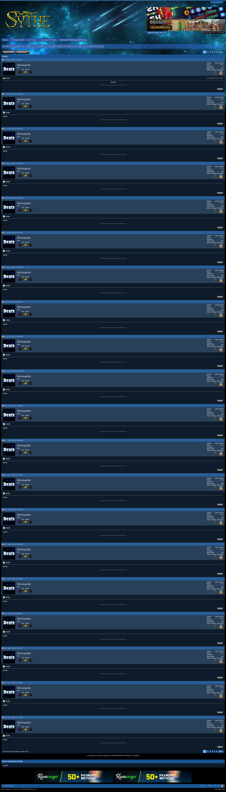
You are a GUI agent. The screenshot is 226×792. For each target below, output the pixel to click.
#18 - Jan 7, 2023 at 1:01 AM (13, 648)
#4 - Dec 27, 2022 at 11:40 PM (13, 163)
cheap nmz (23, 46)
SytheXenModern (8, 786)
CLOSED (135, 756)
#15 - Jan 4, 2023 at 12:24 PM (13, 544)
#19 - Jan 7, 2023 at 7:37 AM (13, 683)
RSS (222, 786)
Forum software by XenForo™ (19, 789)
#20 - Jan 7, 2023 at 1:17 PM (13, 717)
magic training (47, 46)
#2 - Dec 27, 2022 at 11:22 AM (13, 94)
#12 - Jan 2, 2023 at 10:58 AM (13, 440)
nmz (56, 46)
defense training (35, 46)
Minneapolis (24, 65)
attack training (12, 46)
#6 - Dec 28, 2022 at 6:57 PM (13, 232)
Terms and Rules (219, 789)
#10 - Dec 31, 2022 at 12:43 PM (14, 371)
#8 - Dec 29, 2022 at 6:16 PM (13, 302)
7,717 (221, 64)
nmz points (64, 46)
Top (218, 786)
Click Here (220, 70)
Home (214, 786)
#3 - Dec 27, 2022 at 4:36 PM (13, 129)
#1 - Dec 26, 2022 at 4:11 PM (13, 60)
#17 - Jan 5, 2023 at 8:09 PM (13, 613)
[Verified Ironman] (215, 74)
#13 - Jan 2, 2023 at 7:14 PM (13, 475)
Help (209, 786)
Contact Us (203, 786)
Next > (221, 52)
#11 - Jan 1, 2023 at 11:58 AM (13, 406)
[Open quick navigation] (223, 40)
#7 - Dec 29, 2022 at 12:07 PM (13, 267)
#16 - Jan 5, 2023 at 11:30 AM (13, 579)
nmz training (74, 46)
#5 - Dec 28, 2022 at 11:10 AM (13, 198)
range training (85, 46)
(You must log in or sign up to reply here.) (16, 751)
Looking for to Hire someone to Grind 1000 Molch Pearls (109, 756)
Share (220, 89)
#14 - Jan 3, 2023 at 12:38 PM (13, 509)
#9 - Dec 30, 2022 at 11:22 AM (13, 336)
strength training (98, 46)
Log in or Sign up (216, 2)
